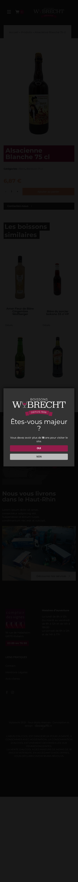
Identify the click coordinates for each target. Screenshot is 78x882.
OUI (39, 448)
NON (39, 456)
